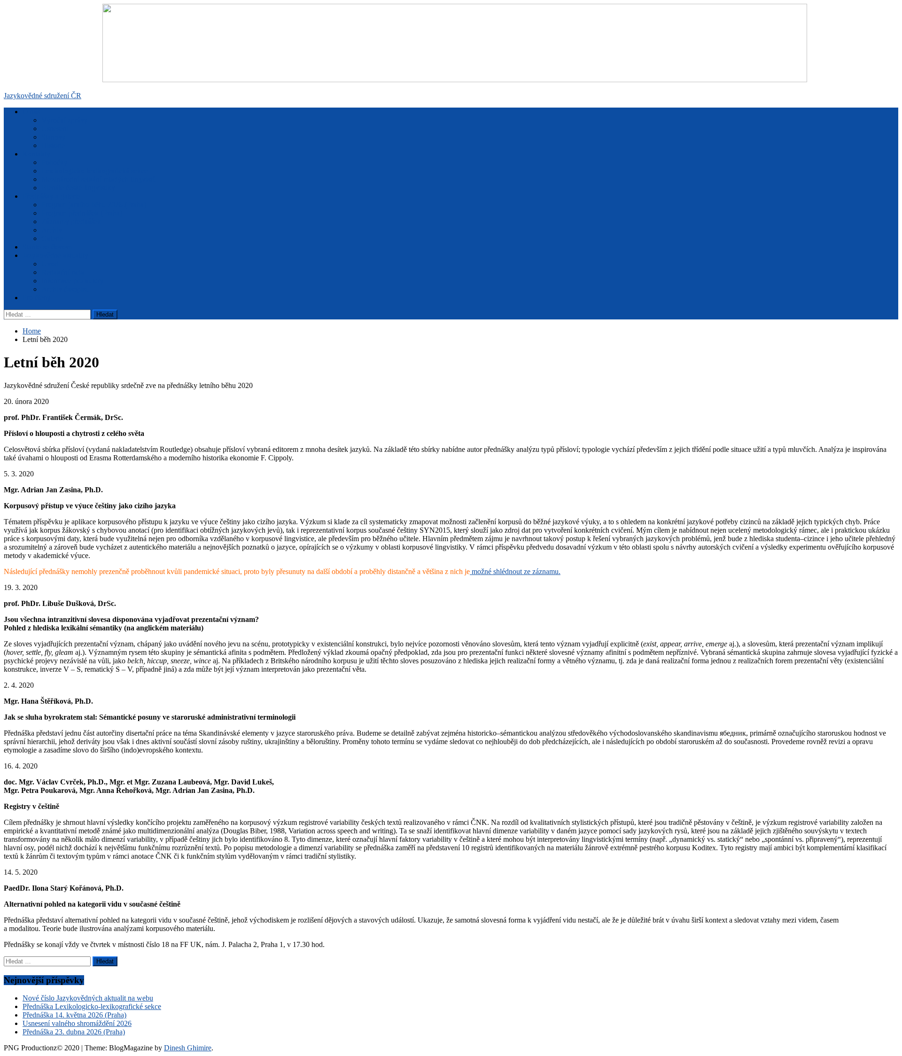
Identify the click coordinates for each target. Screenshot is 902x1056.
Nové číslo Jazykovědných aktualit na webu (88, 998)
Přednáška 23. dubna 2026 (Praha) (74, 1032)
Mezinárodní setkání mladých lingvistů (98, 179)
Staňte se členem (47, 247)
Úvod (49, 264)
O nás (31, 112)
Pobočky (54, 162)
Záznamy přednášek (71, 221)
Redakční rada (62, 272)
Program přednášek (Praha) (81, 213)
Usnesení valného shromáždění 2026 (77, 1023)
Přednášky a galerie (51, 196)
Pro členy (37, 298)
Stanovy (53, 137)
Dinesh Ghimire (187, 1048)
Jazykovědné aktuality (55, 255)
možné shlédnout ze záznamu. (515, 571)
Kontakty (36, 154)
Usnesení (55, 128)
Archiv (51, 230)
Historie (53, 145)
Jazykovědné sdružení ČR (42, 96)
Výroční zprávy (64, 120)
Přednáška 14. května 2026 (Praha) (74, 1015)
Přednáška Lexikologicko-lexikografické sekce (92, 1006)
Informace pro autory (72, 281)
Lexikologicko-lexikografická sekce (94, 171)
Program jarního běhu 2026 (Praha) (93, 205)
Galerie (52, 238)
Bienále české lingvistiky (78, 188)
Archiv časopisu (65, 289)
